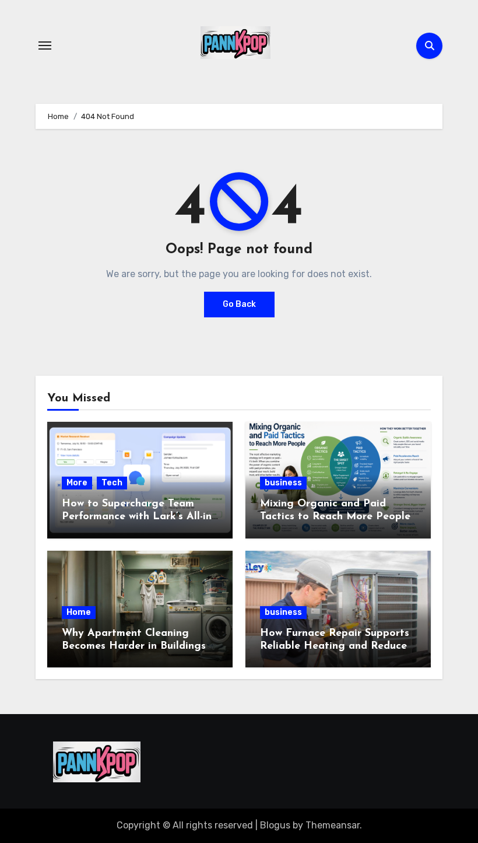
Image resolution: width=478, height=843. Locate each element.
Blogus (275, 825)
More (76, 483)
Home (78, 612)
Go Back (239, 304)
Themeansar (332, 825)
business (283, 483)
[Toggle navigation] (45, 46)
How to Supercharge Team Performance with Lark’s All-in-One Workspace (138, 516)
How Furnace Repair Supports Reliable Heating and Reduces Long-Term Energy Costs (336, 646)
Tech (111, 483)
